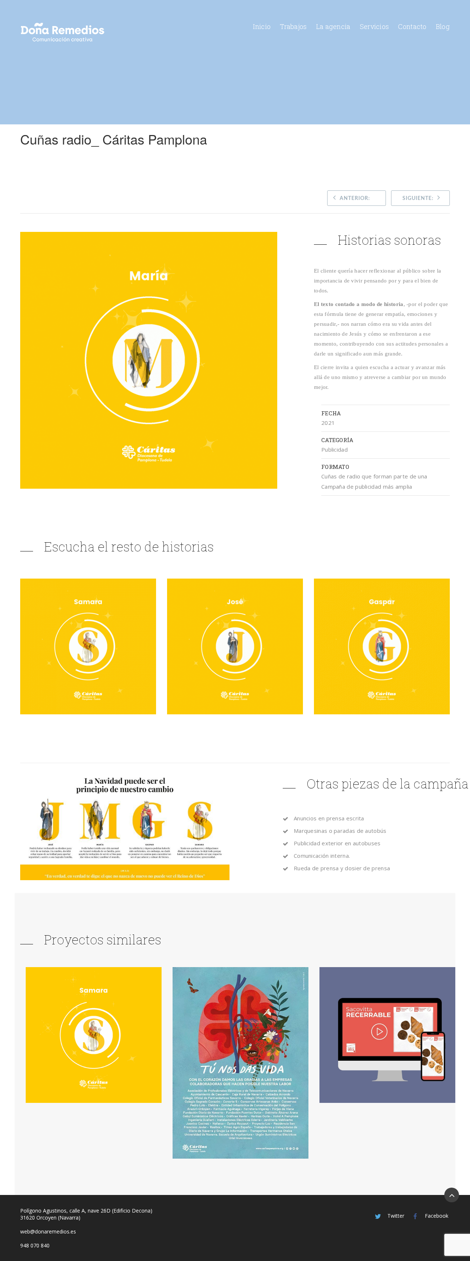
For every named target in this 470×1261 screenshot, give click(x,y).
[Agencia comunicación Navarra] (62, 32)
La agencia (333, 26)
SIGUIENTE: (418, 198)
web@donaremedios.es (48, 1231)
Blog (443, 26)
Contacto (412, 26)
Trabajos (293, 26)
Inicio (262, 26)
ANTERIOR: (355, 198)
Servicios (374, 26)
